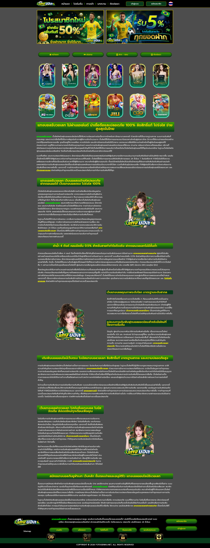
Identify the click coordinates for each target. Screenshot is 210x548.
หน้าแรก (65, 4)
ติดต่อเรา (114, 4)
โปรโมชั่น (78, 4)
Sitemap (27, 531)
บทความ (101, 4)
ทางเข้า (90, 4)
